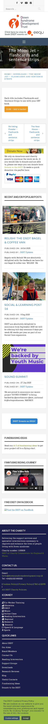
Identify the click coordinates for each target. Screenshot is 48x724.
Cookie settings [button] (11, 718)
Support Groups (9, 663)
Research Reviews (10, 671)
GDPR (42, 584)
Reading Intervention (12, 659)
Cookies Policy (10, 584)
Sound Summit (16, 376)
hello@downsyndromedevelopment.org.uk (22, 575)
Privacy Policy (26, 584)
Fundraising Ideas (11, 683)
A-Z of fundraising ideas (25, 445)
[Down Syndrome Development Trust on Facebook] (17, 3)
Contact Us (7, 655)
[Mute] (36, 488)
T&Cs (36, 584)
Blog (4, 675)
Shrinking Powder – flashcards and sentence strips (13, 133)
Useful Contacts (9, 679)
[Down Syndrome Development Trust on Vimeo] (21, 3)
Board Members (9, 651)
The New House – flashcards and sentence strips (34, 133)
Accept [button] (26, 718)
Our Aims (6, 647)
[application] (24, 480)
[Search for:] (24, 9)
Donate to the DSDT (13, 167)
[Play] (8, 488)
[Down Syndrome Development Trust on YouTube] (26, 3)
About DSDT (7, 643)
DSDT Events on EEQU (24, 421)
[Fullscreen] (40, 488)
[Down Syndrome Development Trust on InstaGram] (31, 3)
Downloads (7, 667)
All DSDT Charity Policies (14, 589)
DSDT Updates (26, 252)
